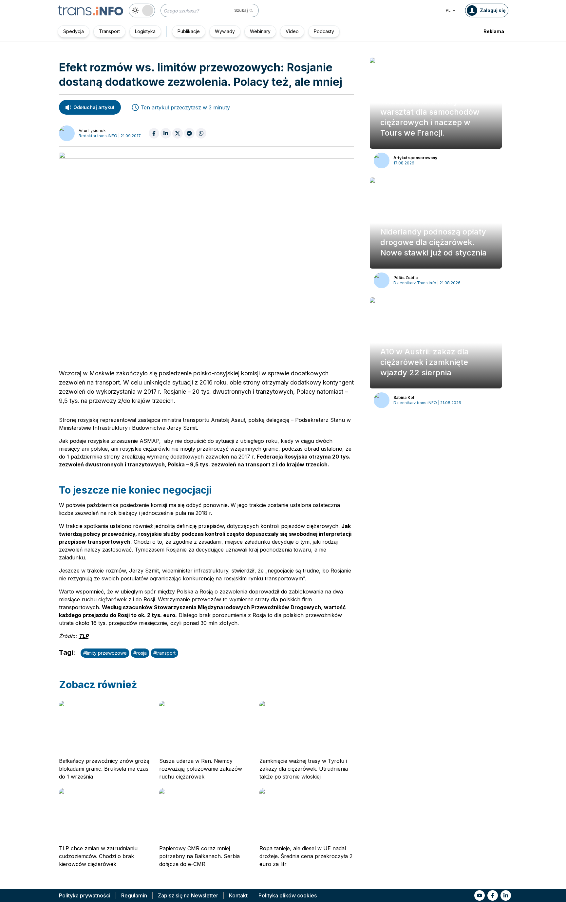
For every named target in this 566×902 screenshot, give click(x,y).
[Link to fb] (492, 895)
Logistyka (145, 31)
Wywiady (225, 31)
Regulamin (134, 895)
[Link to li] (505, 895)
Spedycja (73, 31)
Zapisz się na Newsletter (188, 895)
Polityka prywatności (84, 895)
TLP (83, 636)
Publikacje (189, 31)
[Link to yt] (479, 895)
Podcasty (324, 31)
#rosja (140, 653)
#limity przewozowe (105, 653)
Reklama (493, 31)
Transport (109, 31)
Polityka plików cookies (287, 895)
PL (448, 10)
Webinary (260, 31)
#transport (164, 653)
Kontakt (238, 895)
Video (292, 31)
